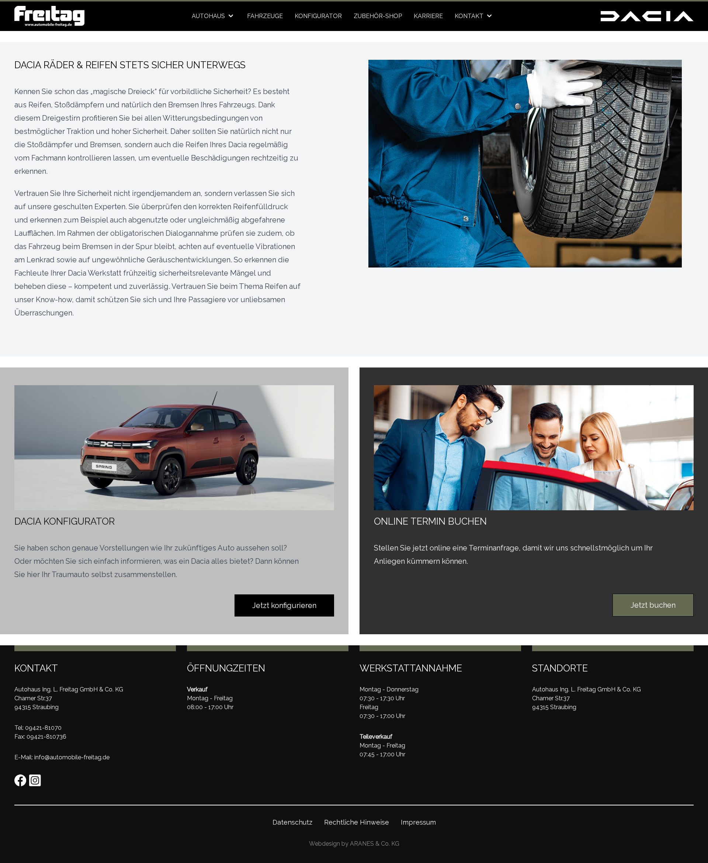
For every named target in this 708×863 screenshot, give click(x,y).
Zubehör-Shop (378, 16)
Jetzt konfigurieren (284, 605)
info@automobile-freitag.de (72, 757)
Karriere (428, 16)
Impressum (418, 822)
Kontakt (470, 16)
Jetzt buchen (653, 605)
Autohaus (209, 16)
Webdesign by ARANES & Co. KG (354, 843)
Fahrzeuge (265, 16)
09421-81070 (43, 727)
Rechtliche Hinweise (356, 822)
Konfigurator (318, 16)
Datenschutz (292, 822)
